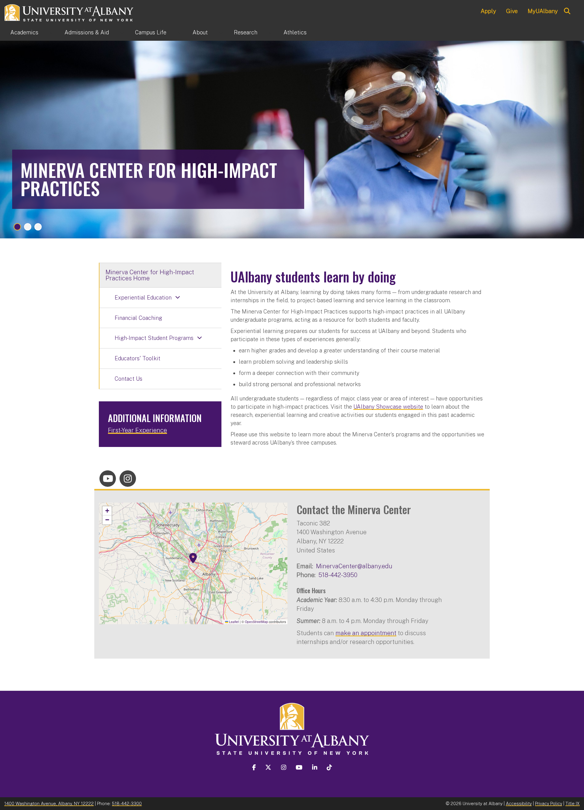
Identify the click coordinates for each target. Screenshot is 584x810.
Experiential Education (143, 297)
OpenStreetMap (256, 621)
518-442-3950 (337, 574)
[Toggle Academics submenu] (51, 32)
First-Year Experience (137, 430)
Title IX (572, 803)
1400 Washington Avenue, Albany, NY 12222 (49, 803)
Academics (24, 32)
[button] (193, 558)
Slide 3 (38, 226)
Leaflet (233, 621)
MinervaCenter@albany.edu (354, 565)
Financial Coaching (138, 318)
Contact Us (128, 379)
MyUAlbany (543, 11)
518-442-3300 (127, 803)
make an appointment (365, 632)
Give (512, 11)
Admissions (86, 32)
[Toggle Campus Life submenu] (179, 32)
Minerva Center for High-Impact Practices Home (150, 275)
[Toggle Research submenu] (270, 32)
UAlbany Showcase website (388, 406)
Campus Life (150, 32)
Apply (488, 11)
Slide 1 (17, 226)
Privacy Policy (548, 803)
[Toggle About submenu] (221, 32)
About (200, 32)
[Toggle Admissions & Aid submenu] (122, 32)
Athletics (295, 32)
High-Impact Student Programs (154, 338)
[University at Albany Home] (69, 12)
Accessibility (519, 803)
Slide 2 (27, 226)
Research (245, 32)
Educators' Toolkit (137, 358)
